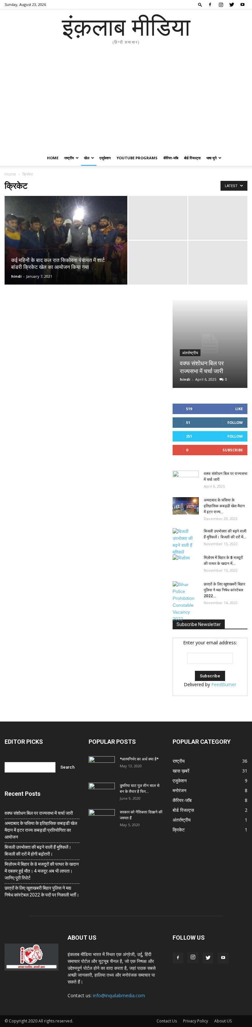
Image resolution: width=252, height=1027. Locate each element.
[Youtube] (242, 4)
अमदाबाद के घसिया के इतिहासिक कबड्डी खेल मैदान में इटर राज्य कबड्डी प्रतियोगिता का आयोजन (41, 830)
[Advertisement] (126, 101)
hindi (16, 276)
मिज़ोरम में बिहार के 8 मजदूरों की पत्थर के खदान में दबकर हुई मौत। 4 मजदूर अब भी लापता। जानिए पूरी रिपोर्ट (42, 871)
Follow (235, 422)
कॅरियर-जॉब (170, 157)
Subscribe (232, 449)
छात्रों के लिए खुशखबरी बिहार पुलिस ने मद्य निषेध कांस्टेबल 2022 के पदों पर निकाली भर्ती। (42, 891)
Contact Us (167, 1021)
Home (52, 157)
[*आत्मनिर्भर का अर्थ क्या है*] (102, 765)
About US (223, 1021)
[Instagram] (221, 4)
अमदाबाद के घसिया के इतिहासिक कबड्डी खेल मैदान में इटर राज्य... (224, 506)
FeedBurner (223, 684)
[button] (200, 4)
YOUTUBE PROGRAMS (137, 157)
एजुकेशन (105, 157)
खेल (86, 157)
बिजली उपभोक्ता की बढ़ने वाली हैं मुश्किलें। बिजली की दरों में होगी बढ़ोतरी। (38, 850)
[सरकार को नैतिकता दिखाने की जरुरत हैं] (102, 818)
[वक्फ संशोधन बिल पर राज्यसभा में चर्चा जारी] (210, 344)
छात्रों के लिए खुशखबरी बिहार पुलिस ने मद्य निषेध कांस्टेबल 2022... (224, 590)
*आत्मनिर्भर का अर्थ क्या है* (139, 759)
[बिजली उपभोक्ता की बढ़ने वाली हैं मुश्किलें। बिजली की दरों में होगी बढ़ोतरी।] (186, 542)
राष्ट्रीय (69, 157)
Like (239, 408)
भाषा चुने (211, 157)
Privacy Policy (195, 1021)
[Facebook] (210, 4)
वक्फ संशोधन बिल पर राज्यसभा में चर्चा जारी (39, 813)
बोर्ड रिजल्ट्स (192, 157)
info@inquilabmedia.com (119, 995)
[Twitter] (232, 4)
